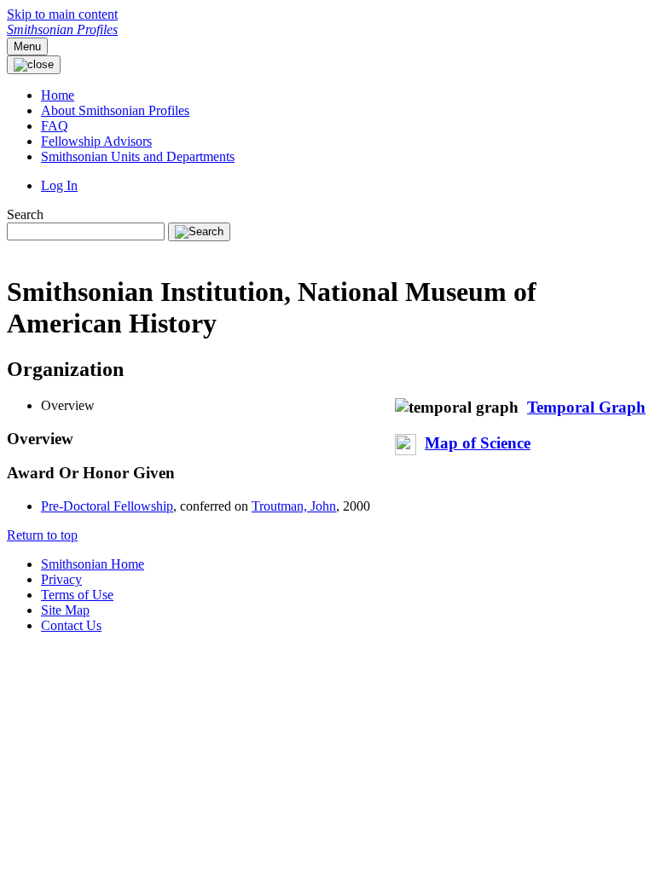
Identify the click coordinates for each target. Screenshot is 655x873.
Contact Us (71, 625)
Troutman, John (294, 506)
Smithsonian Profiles (62, 29)
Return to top (42, 535)
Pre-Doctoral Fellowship (107, 506)
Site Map (65, 610)
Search (25, 214)
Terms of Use (77, 594)
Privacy (61, 579)
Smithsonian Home (92, 564)
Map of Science (477, 443)
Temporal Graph (586, 407)
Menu (27, 46)
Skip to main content (62, 14)
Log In (59, 185)
